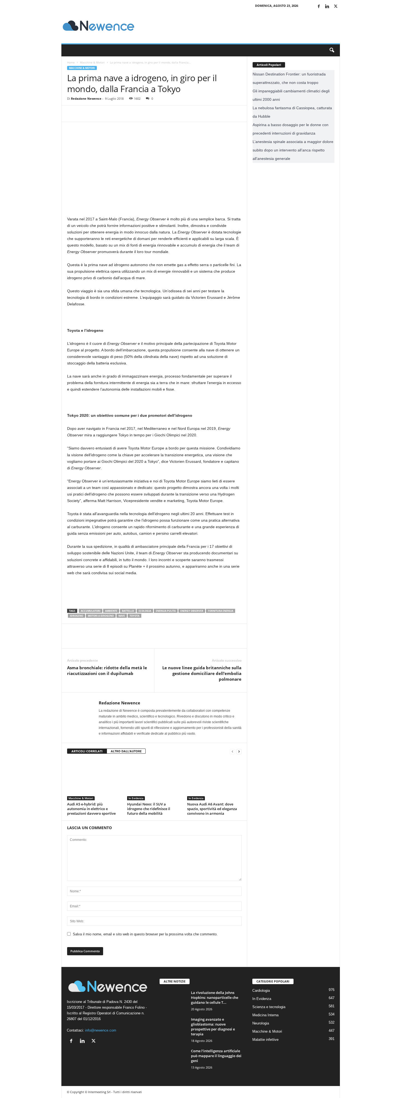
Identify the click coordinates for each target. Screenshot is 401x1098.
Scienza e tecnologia (268, 1007)
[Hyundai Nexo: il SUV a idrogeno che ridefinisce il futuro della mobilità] (154, 779)
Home (71, 62)
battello (128, 611)
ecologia (145, 611)
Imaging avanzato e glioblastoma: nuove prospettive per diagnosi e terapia (213, 1026)
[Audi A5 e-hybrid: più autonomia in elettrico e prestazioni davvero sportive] (94, 779)
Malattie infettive (265, 1040)
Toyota (134, 616)
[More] (123, 113)
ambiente (111, 611)
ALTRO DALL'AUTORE (126, 751)
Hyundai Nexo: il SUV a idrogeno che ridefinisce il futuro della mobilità (148, 809)
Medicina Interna (265, 1015)
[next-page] (239, 751)
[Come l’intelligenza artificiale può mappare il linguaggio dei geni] (173, 1058)
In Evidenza (135, 798)
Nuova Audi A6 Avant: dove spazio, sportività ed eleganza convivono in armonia (212, 809)
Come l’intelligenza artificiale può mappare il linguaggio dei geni (216, 1055)
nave (121, 616)
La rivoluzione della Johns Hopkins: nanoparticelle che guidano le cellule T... (214, 997)
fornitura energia (220, 611)
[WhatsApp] (110, 113)
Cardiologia (261, 990)
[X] (336, 7)
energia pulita (166, 611)
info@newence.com (100, 1030)
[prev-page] (232, 751)
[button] (332, 50)
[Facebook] (319, 7)
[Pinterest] (97, 113)
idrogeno (76, 616)
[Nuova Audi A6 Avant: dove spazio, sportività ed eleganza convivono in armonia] (214, 779)
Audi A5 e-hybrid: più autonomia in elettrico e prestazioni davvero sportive (91, 809)
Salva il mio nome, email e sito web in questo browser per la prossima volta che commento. (145, 934)
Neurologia (260, 1023)
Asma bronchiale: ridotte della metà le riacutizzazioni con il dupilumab (107, 670)
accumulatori (90, 611)
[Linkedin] (327, 7)
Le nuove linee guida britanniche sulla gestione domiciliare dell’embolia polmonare (201, 673)
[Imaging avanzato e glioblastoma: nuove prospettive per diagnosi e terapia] (173, 1030)
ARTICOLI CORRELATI (87, 751)
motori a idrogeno (101, 616)
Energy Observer (191, 611)
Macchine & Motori (92, 62)
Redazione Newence (86, 98)
